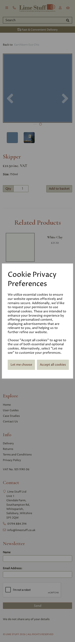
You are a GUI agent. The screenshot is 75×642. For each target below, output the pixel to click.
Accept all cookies (53, 365)
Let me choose (21, 365)
